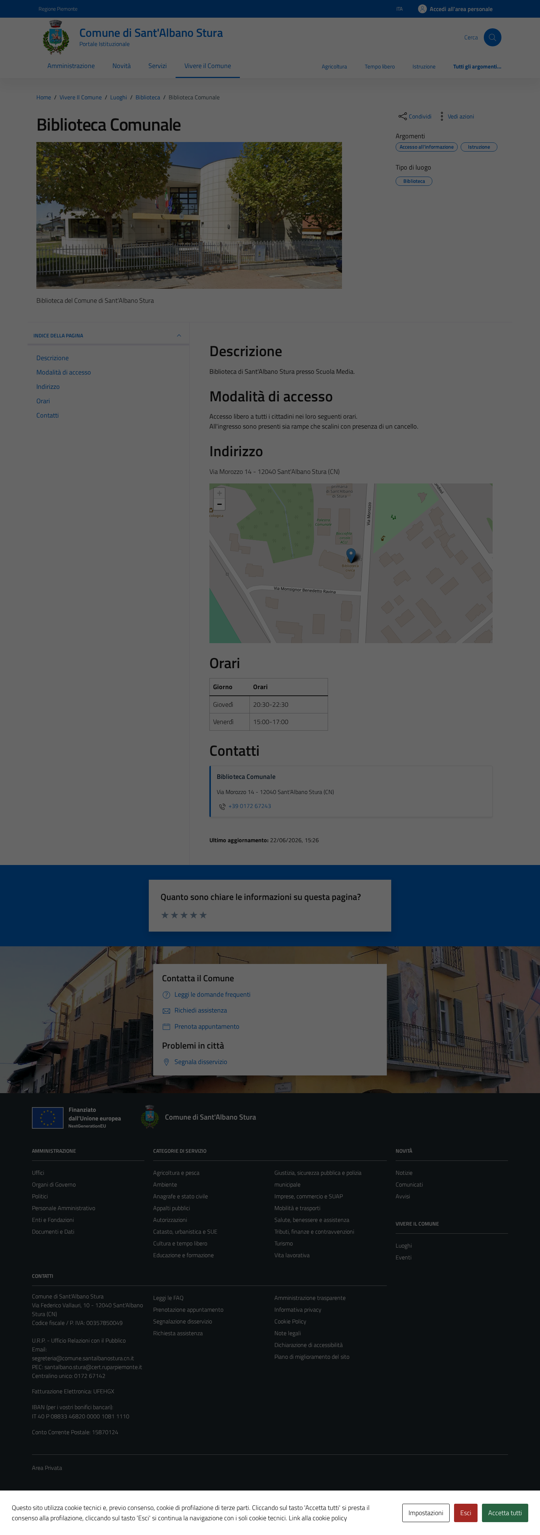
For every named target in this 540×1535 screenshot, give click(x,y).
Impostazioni (425, 1513)
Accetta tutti (505, 1513)
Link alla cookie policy (318, 1518)
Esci (465, 1513)
